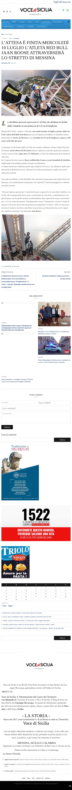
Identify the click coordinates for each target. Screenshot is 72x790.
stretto (17, 266)
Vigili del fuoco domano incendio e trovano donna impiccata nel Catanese (22, 613)
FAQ (33, 778)
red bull (14, 266)
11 (36, 590)
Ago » (11, 605)
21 (65, 593)
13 (55, 590)
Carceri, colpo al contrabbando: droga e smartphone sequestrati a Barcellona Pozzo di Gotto (27, 616)
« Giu (3, 605)
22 (6, 596)
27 (55, 596)
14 (65, 590)
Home (2, 34)
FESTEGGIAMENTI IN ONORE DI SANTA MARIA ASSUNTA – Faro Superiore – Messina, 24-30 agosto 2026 (33, 628)
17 (26, 593)
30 (16, 599)
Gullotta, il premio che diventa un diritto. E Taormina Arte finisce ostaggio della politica (26, 620)
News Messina (8, 34)
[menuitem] (6, 22)
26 (45, 596)
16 (16, 593)
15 (6, 593)
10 (26, 590)
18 (36, 593)
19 (45, 593)
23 (16, 596)
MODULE (47, 778)
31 (26, 599)
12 (45, 590)
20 (55, 593)
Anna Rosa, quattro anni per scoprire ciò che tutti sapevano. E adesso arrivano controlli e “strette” (29, 624)
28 (65, 596)
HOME (23, 778)
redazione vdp (5, 63)
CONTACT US (39, 778)
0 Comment (16, 38)
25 (36, 596)
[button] (4, 11)
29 (6, 599)
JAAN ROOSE (7, 266)
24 (26, 596)
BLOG (28, 778)
